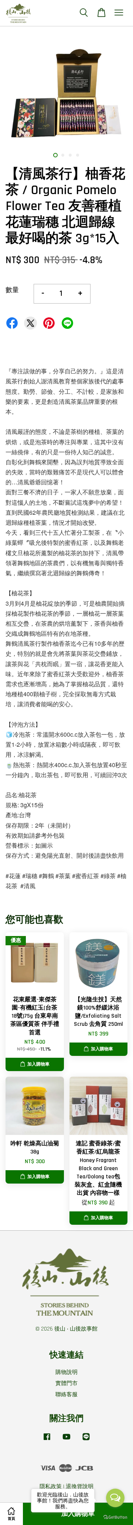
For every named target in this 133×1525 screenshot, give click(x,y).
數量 (12, 290)
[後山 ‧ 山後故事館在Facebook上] (47, 1440)
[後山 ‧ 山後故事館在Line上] (86, 1440)
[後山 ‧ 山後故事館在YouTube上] (66, 1440)
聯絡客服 (66, 1394)
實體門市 (66, 1383)
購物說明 (66, 1372)
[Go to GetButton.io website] (115, 1517)
